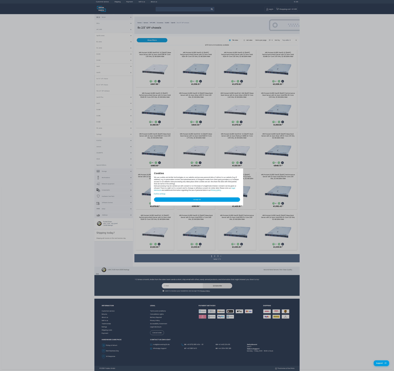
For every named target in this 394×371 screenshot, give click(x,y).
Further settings (159, 194)
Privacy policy (216, 190)
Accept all (197, 200)
